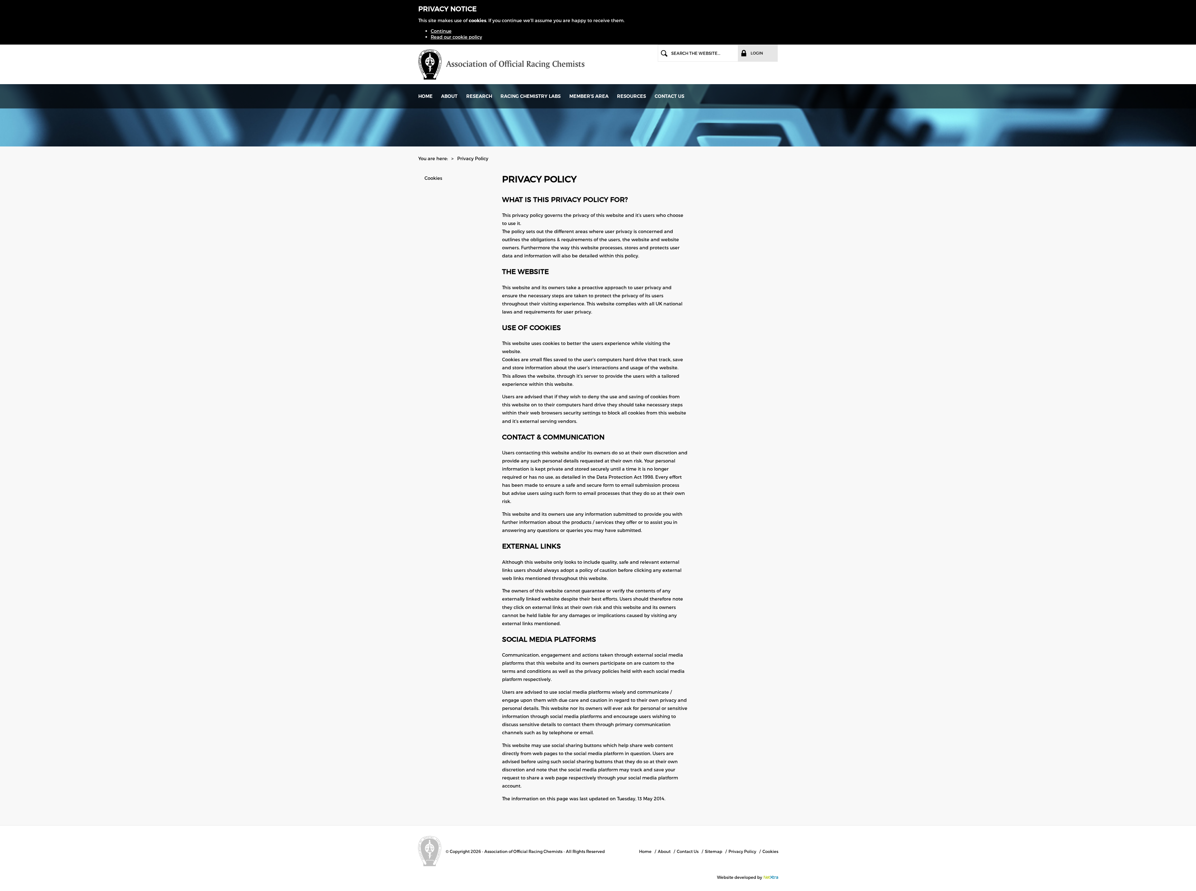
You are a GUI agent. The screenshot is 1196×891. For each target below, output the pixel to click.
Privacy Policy (742, 851)
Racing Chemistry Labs (531, 96)
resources (631, 96)
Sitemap (713, 851)
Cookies (433, 178)
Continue (441, 31)
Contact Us (669, 96)
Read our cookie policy (456, 37)
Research (479, 96)
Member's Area (589, 96)
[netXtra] (770, 877)
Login (757, 53)
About (449, 96)
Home (425, 96)
